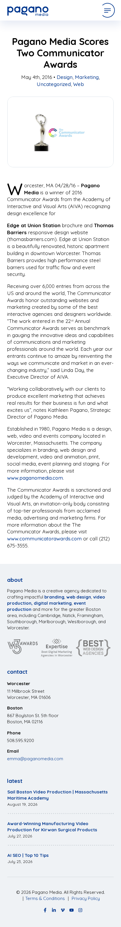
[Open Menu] (107, 10)
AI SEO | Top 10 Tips (28, 855)
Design (65, 77)
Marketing (87, 77)
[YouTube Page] (71, 910)
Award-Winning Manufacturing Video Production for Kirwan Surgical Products (52, 826)
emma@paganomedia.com (35, 758)
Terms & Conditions (45, 898)
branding (54, 597)
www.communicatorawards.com (44, 538)
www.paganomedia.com (35, 478)
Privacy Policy (86, 898)
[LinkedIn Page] (54, 910)
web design (78, 597)
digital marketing (53, 603)
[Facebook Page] (45, 910)
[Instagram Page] (80, 910)
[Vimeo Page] (62, 910)
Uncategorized (54, 84)
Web (78, 84)
